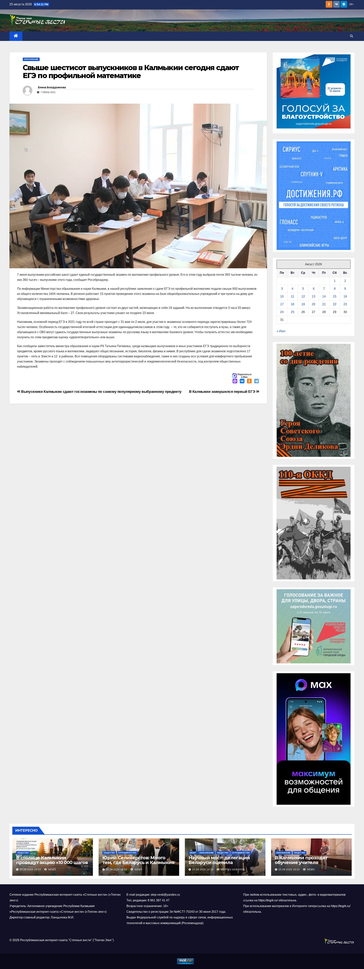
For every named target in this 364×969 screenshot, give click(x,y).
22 (334, 304)
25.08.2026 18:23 (202, 869)
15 (334, 296)
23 (345, 304)
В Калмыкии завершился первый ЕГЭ (222, 392)
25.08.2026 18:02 (289, 869)
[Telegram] (256, 381)
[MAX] (235, 381)
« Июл (281, 331)
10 (282, 296)
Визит (193, 853)
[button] (351, 36)
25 (292, 312)
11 (292, 296)
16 (345, 296)
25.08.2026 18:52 (116, 869)
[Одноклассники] (249, 381)
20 (313, 304)
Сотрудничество (127, 853)
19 (303, 304)
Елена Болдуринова (52, 87)
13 (313, 296)
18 (292, 304)
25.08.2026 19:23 (30, 869)
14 (324, 296)
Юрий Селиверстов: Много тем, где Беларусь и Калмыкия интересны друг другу (138, 862)
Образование (31, 59)
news (52, 869)
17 (282, 304)
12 (303, 296)
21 (324, 304)
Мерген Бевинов (232, 869)
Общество (23, 853)
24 (282, 312)
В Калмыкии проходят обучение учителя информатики (301, 862)
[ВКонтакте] (242, 381)
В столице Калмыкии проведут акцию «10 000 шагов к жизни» (52, 862)
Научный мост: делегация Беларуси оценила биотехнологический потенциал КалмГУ (219, 865)
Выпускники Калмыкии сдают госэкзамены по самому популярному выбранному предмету (101, 392)
